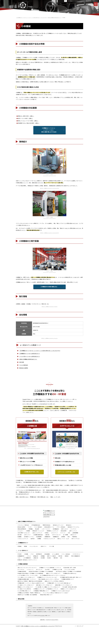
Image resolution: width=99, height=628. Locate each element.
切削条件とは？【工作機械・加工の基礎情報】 (27, 594)
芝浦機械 (19, 536)
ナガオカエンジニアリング (49, 538)
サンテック (62, 532)
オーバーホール (21, 569)
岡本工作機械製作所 (75, 556)
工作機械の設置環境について (67, 579)
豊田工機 (55, 557)
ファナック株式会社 (65, 554)
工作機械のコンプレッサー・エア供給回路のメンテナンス (45, 588)
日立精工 (49, 557)
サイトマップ (80, 626)
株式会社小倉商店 (23, 368)
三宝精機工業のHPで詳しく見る (31, 471)
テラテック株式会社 (61, 527)
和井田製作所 (39, 554)
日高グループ (73, 534)
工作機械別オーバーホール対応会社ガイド (29, 353)
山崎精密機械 (75, 532)
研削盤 (25, 546)
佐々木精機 (65, 534)
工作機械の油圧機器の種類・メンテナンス (26, 579)
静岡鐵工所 (35, 556)
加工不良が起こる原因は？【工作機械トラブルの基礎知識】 (68, 571)
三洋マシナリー (27, 534)
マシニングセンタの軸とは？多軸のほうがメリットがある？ (55, 592)
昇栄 (69, 536)
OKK (61, 557)
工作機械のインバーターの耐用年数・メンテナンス (50, 567)
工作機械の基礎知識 (23, 564)
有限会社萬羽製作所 (22, 529)
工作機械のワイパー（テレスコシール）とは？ (47, 577)
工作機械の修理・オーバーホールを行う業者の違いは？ (59, 583)
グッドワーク (73, 529)
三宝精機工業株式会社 (38, 534)
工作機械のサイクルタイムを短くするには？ (60, 590)
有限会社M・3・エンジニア (38, 530)
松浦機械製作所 (21, 556)
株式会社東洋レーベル (49, 527)
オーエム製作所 (55, 554)
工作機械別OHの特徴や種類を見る (49, 286)
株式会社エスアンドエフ (58, 525)
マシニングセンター (34, 546)
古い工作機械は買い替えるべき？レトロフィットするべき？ (53, 575)
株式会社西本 (63, 530)
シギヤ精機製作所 (27, 557)
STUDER (19, 554)
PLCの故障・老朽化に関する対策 (70, 587)
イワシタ (29, 556)
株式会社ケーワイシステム (73, 527)
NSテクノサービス (75, 538)
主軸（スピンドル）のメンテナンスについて (27, 567)
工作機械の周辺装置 (22, 571)
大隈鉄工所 (35, 557)
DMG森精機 (47, 554)
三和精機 (28, 530)
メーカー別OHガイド (23, 550)
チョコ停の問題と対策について (24, 590)
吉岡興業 (63, 536)
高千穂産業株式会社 (36, 525)
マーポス (30, 527)
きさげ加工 (47, 569)
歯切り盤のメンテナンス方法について (44, 585)
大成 (69, 532)
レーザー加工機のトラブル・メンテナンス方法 (27, 575)
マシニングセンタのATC (69, 569)
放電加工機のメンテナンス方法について (63, 585)
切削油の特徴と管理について (46, 594)
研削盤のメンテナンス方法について (25, 587)
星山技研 (37, 529)
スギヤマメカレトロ (56, 534)
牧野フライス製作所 (51, 556)
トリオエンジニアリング (23, 538)
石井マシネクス (64, 529)
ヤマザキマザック (76, 554)
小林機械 (39, 538)
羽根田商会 (74, 536)
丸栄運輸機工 (39, 536)
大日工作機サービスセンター (24, 532)
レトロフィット (30, 569)
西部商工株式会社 (46, 525)
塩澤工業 (32, 538)
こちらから (43, 615)
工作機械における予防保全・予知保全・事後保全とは (29, 592)
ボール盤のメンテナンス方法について (26, 585)
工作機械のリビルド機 (57, 569)
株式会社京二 (69, 525)
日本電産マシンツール (28, 536)
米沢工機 (21, 362)
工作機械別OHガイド (23, 542)
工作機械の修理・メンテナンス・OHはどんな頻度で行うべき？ (31, 583)
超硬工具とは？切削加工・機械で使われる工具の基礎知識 (30, 581)
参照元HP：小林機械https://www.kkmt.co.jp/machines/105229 (49, 188)
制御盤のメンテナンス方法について (68, 588)
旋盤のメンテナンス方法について (53, 573)
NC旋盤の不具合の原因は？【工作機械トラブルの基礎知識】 (30, 573)
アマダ (32, 554)
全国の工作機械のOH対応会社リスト (28, 359)
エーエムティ (20, 530)
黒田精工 (67, 556)
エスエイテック (54, 532)
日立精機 (43, 557)
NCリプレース (39, 569)
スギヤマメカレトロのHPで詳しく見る (66, 471)
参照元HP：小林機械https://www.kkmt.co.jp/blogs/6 (49, 306)
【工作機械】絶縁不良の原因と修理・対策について (70, 577)
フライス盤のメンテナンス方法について (26, 577)
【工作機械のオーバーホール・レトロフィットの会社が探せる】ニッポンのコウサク (39, 350)
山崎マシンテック (73, 530)
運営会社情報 (21, 598)
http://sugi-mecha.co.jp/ (71, 448)
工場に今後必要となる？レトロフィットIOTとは (48, 579)
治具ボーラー (43, 546)
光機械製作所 (47, 536)
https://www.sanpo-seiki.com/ (35, 448)
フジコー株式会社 (23, 365)
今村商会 (46, 532)
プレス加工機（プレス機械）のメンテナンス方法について (47, 587)
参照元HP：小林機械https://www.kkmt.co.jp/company (49, 338)
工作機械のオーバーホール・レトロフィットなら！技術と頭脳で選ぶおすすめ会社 (48, 130)
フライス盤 (51, 546)
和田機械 (31, 529)
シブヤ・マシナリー (46, 529)
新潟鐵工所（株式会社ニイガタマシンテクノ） (27, 559)
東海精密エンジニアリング (52, 530)
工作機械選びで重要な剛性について (41, 590)
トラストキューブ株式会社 (23, 525)
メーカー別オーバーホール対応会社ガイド (29, 356)
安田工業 (60, 556)
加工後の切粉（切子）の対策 (70, 567)
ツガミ (19, 557)
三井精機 (26, 554)
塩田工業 (47, 534)
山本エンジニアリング (37, 532)
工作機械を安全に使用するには (69, 573)
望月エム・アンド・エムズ (63, 538)
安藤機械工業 (56, 536)
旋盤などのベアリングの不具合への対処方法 (54, 581)
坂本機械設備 (56, 529)
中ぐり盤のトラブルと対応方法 (24, 588)
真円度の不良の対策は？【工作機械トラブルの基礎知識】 (41, 571)
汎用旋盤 (19, 546)
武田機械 (43, 556)
